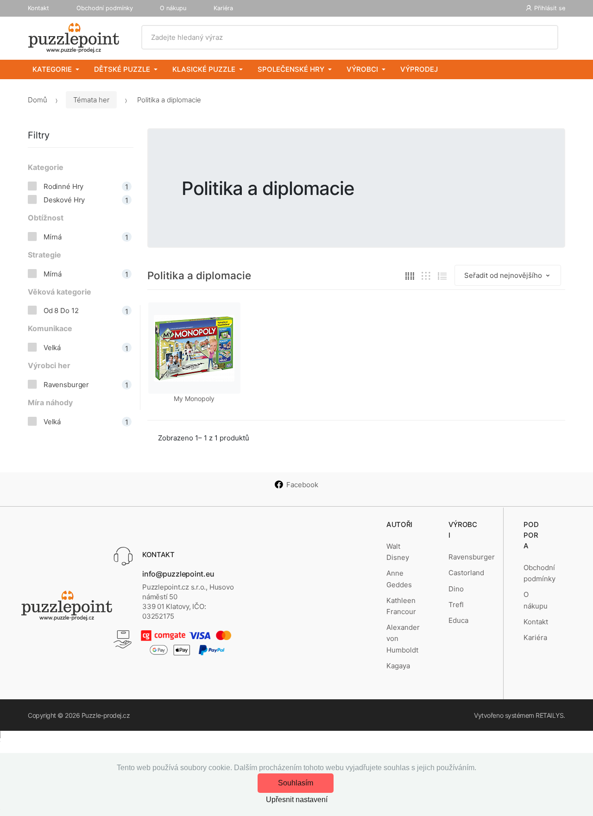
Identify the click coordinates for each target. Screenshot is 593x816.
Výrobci (362, 69)
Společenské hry (291, 69)
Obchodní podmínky (104, 8)
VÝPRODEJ (419, 69)
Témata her (91, 99)
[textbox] (350, 37)
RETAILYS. (550, 715)
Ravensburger (471, 556)
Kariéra (223, 8)
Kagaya (398, 665)
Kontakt (38, 8)
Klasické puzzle (203, 69)
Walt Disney (397, 552)
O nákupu (173, 8)
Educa (458, 620)
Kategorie (52, 69)
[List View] (442, 275)
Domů (37, 99)
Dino (456, 588)
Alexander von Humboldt (403, 638)
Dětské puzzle (122, 69)
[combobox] (350, 37)
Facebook (302, 484)
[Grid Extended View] (426, 275)
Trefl (456, 604)
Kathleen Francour (401, 606)
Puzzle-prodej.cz (106, 715)
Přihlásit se (549, 8)
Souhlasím (295, 783)
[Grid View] (410, 275)
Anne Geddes (399, 579)
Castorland (466, 572)
